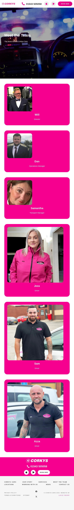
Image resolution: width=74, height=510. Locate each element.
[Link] (24, 3)
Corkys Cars (10, 482)
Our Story (27, 482)
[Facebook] (36, 491)
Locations (9, 484)
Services (43, 482)
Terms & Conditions (12, 495)
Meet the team (60, 482)
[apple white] (26, 472)
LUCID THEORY (64, 495)
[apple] (46, 3)
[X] (36, 496)
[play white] (33, 472)
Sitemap (26, 495)
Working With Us (30, 484)
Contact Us (64, 484)
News (48, 484)
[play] (53, 3)
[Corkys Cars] (8, 4)
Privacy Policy (10, 492)
